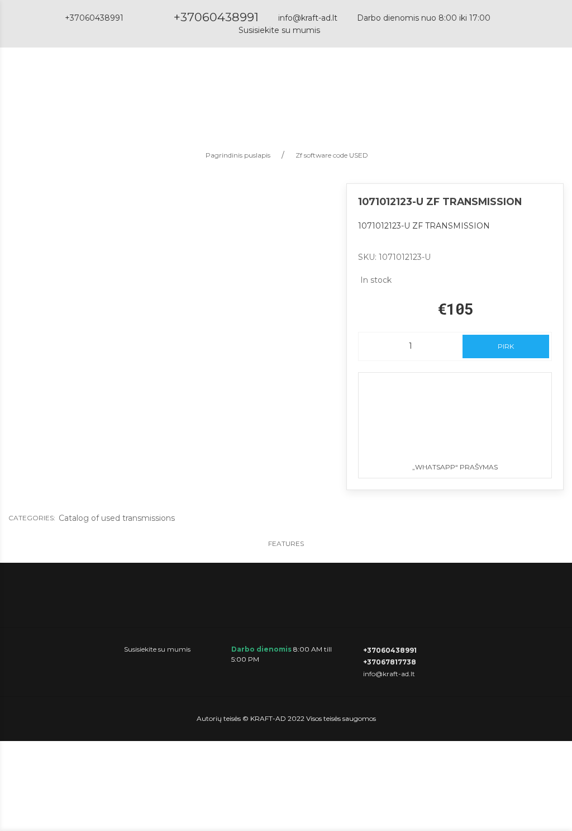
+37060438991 (216, 17)
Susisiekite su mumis (279, 30)
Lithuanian (498, 87)
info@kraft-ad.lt (307, 18)
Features (286, 543)
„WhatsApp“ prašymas (455, 467)
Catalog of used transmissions (117, 518)
